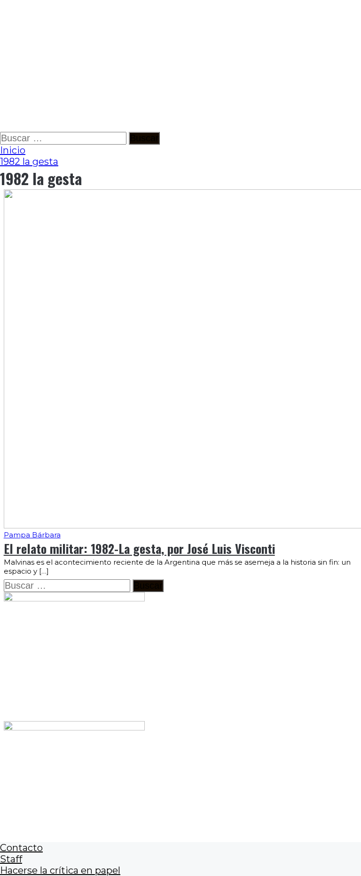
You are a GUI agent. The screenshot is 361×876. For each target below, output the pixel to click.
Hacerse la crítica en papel (60, 870)
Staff (11, 859)
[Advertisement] (180, 66)
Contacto (21, 847)
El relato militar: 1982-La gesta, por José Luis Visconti (139, 548)
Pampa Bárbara (32, 534)
